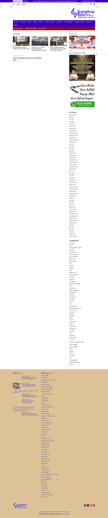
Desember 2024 (73, 160)
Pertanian (71, 331)
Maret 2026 (72, 126)
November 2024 (73, 162)
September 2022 (73, 220)
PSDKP (71, 349)
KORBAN (71, 299)
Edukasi (41, 22)
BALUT (71, 245)
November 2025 (73, 135)
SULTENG (71, 355)
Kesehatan (59, 22)
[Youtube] (94, 505)
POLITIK (71, 340)
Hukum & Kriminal (50, 22)
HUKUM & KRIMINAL (74, 283)
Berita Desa (72, 259)
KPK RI (71, 301)
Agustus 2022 (72, 223)
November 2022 (73, 216)
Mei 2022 (71, 229)
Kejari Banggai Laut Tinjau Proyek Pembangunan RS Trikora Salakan (29, 378)
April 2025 (71, 151)
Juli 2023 (71, 198)
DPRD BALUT (72, 272)
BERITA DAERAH (73, 256)
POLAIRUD (72, 335)
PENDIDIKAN (72, 326)
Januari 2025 (72, 157)
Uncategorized (73, 360)
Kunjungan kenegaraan (75, 308)
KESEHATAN (72, 297)
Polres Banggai (73, 344)
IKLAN (14, 55)
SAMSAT (71, 351)
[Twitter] (88, 505)
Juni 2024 (71, 173)
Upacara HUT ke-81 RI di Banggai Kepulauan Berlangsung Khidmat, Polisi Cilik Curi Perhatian (39, 49)
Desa (70, 270)
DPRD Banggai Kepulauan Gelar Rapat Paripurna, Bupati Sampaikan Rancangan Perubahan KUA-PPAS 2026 (58, 49)
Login (18, 4)
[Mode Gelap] (94, 4)
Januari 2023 (72, 211)
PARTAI (71, 319)
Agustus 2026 (72, 115)
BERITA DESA (72, 261)
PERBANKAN (72, 328)
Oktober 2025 (72, 137)
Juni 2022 (71, 227)
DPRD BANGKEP (73, 274)
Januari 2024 (72, 184)
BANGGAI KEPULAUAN (75, 247)
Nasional (23, 22)
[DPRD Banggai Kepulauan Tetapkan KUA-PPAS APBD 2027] (21, 41)
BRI (70, 263)
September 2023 (73, 193)
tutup (11, 6)
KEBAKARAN (72, 292)
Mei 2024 (71, 175)
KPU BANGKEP (73, 306)
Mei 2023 (71, 202)
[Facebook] (85, 505)
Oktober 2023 (72, 191)
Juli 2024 (71, 171)
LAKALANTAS (72, 310)
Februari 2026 (72, 128)
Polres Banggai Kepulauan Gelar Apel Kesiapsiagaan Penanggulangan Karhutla (42, 1)
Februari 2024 (72, 182)
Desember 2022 (73, 214)
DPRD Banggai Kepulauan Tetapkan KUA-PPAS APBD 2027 (84, 1)
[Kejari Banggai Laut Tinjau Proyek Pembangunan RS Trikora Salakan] (17, 379)
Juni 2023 (71, 200)
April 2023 (71, 205)
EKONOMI (72, 279)
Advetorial (89, 22)
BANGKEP (71, 250)
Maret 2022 (72, 234)
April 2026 (71, 124)
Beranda (16, 22)
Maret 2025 (72, 153)
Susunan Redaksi (18, 28)
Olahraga (71, 315)
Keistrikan (71, 295)
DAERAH (71, 268)
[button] (91, 4)
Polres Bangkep (69, 22)
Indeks (23, 4)
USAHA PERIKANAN (74, 362)
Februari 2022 (72, 236)
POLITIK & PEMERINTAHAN (76, 342)
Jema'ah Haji (72, 288)
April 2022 (71, 232)
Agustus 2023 (72, 196)
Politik (35, 22)
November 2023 (73, 189)
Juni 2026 (71, 119)
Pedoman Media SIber (31, 28)
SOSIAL (71, 353)
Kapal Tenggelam (73, 290)
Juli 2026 (71, 117)
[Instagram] (91, 505)
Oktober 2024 (72, 164)
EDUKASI (71, 277)
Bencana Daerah (79, 22)
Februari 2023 (72, 209)
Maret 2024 (72, 180)
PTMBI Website (65, 514)
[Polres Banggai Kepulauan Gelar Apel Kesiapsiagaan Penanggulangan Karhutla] (17, 386)
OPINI (70, 317)
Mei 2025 (71, 148)
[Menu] (14, 4)
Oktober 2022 (72, 218)
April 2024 (71, 178)
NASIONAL (72, 313)
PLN (70, 333)
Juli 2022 (71, 225)
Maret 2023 (72, 207)
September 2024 (73, 166)
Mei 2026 (71, 121)
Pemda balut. (72, 322)
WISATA (71, 364)
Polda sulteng (72, 337)
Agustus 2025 (72, 142)
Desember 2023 (73, 187)
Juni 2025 (71, 146)
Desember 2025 (73, 133)
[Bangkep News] (82, 13)
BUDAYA (71, 265)
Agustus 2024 (72, 169)
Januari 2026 (72, 130)
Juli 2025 (71, 144)
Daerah (29, 22)
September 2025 (73, 139)
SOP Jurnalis (42, 28)
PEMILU (71, 324)
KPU (70, 304)
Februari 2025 (72, 155)
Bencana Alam (73, 252)
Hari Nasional (72, 281)
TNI (70, 358)
